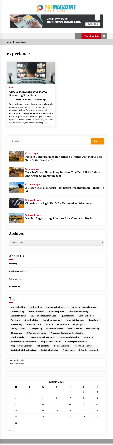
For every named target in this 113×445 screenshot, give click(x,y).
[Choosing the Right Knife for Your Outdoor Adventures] (16, 203)
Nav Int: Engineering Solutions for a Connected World (58, 218)
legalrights (79, 324)
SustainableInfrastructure (23, 350)
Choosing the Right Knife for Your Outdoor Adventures (59, 203)
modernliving (92, 328)
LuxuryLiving (36, 328)
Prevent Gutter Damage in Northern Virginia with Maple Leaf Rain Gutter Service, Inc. (63, 158)
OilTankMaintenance (36, 333)
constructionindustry (57, 307)
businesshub (36, 307)
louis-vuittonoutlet (17, 360)
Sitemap (13, 263)
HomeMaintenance (75, 320)
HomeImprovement (52, 320)
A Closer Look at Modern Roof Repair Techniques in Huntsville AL (64, 189)
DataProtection (36, 311)
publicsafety (43, 345)
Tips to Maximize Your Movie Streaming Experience (28, 93)
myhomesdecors (16, 363)
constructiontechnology (84, 307)
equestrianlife (67, 315)
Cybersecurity (17, 311)
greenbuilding (31, 320)
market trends (75, 328)
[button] (78, 36)
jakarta (49, 324)
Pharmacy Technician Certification (67, 333)
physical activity (18, 337)
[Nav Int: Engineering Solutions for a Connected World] (16, 218)
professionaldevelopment (23, 341)
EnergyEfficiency (18, 315)
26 (43, 416)
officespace (16, 333)
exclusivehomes (86, 315)
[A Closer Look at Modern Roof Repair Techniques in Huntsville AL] (16, 187)
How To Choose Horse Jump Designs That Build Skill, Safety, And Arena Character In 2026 (62, 174)
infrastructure (34, 324)
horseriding (16, 324)
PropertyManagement (21, 345)
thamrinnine (69, 350)
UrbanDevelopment (88, 350)
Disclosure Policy (17, 271)
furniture (15, 320)
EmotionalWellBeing (78, 311)
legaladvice (63, 324)
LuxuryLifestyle (18, 328)
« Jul (11, 430)
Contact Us (14, 286)
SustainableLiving (49, 350)
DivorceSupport (56, 311)
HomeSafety (94, 320)
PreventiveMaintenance (42, 337)
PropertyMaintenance (76, 341)
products (88, 337)
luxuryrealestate (54, 328)
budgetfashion (18, 307)
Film (11, 87)
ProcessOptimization (68, 337)
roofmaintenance (83, 345)
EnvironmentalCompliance (43, 315)
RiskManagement (62, 345)
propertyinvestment (51, 341)
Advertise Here (16, 279)
